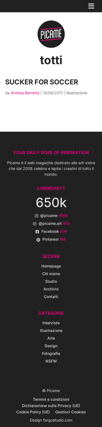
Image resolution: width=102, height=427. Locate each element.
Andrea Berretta (25, 92)
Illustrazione (76, 92)
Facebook (54, 231)
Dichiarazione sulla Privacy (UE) (51, 405)
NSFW (51, 361)
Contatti (51, 296)
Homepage (51, 266)
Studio (51, 281)
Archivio (51, 289)
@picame (54, 215)
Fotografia (51, 353)
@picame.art (54, 223)
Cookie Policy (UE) (33, 412)
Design (51, 345)
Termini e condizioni (51, 399)
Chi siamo (51, 273)
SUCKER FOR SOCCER (41, 82)
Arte (51, 338)
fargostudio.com (57, 420)
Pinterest (54, 239)
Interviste (51, 322)
